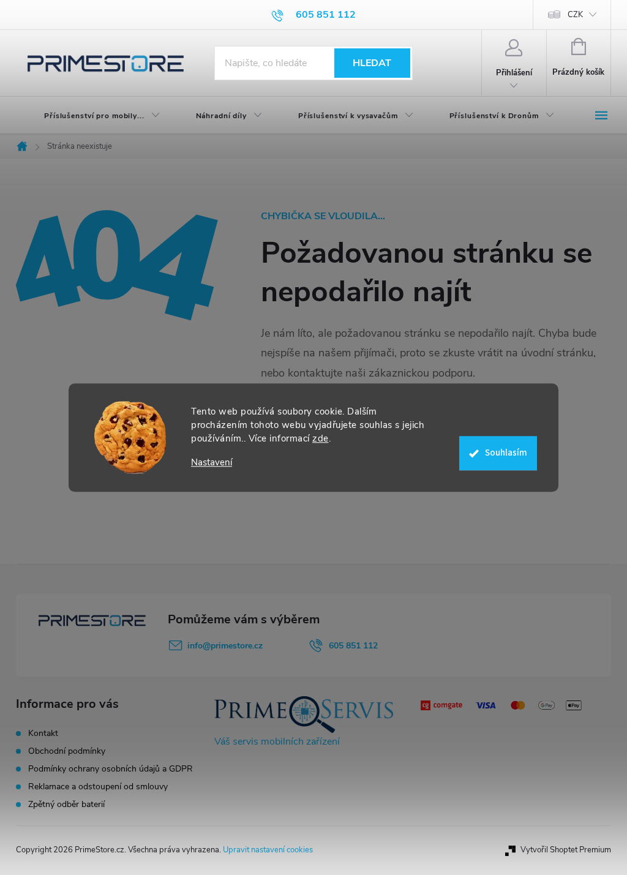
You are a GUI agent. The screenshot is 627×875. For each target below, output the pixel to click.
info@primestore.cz (225, 646)
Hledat (372, 63)
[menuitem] (92, 116)
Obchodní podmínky (66, 751)
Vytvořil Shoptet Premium (565, 849)
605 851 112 (353, 646)
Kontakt (43, 733)
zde (320, 438)
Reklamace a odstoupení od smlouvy (98, 786)
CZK (575, 14)
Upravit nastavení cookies (268, 849)
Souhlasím (506, 452)
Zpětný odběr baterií (66, 804)
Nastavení (211, 462)
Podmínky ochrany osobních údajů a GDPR (110, 769)
